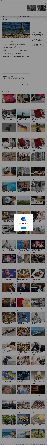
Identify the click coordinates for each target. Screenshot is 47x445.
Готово (23, 227)
